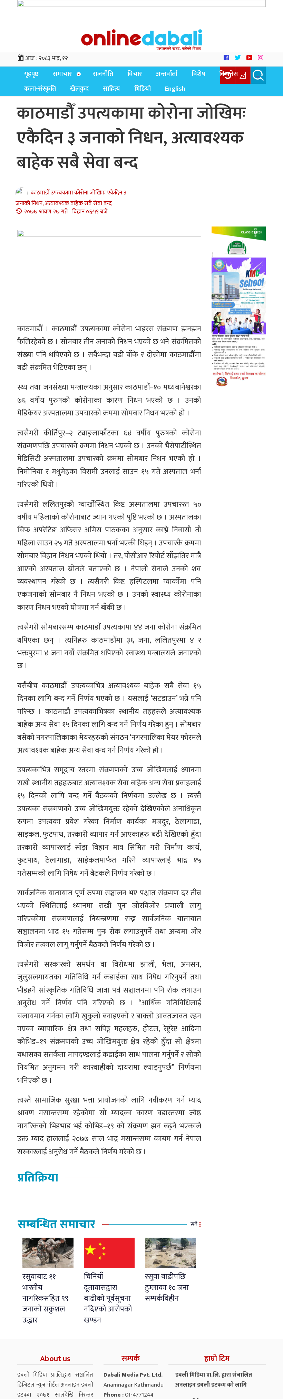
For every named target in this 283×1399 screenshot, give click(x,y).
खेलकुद (31, 93)
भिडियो (86, 93)
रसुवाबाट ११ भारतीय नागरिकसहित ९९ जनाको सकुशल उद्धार (45, 1303)
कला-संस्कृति (239, 76)
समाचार (56, 76)
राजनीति (95, 76)
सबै (194, 1229)
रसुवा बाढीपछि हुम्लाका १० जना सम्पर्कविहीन (167, 1292)
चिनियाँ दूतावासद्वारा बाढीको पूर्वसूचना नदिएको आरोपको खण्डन (108, 1303)
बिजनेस (203, 76)
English (115, 93)
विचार (122, 76)
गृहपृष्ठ (29, 76)
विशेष (177, 76)
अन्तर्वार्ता (150, 76)
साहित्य (59, 93)
